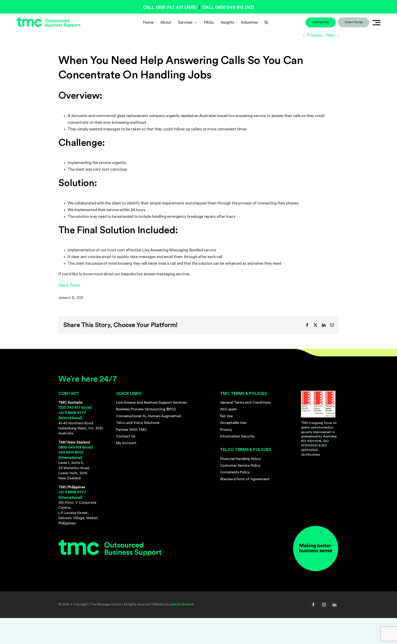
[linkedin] (334, 605)
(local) (75, 407)
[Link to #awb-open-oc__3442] (376, 22)
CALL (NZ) (228, 7)
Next (330, 35)
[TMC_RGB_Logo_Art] (49, 19)
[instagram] (324, 605)
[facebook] (313, 605)
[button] (266, 22)
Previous (314, 35)
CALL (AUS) (169, 7)
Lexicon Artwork (182, 604)
